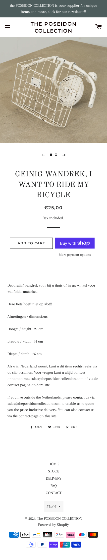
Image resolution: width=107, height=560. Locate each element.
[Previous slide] (43, 154)
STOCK (53, 471)
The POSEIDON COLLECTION (54, 27)
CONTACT (53, 493)
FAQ (54, 485)
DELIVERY (53, 478)
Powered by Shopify (53, 524)
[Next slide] (63, 154)
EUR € (51, 506)
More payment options (75, 254)
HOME (53, 464)
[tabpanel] (53, 89)
